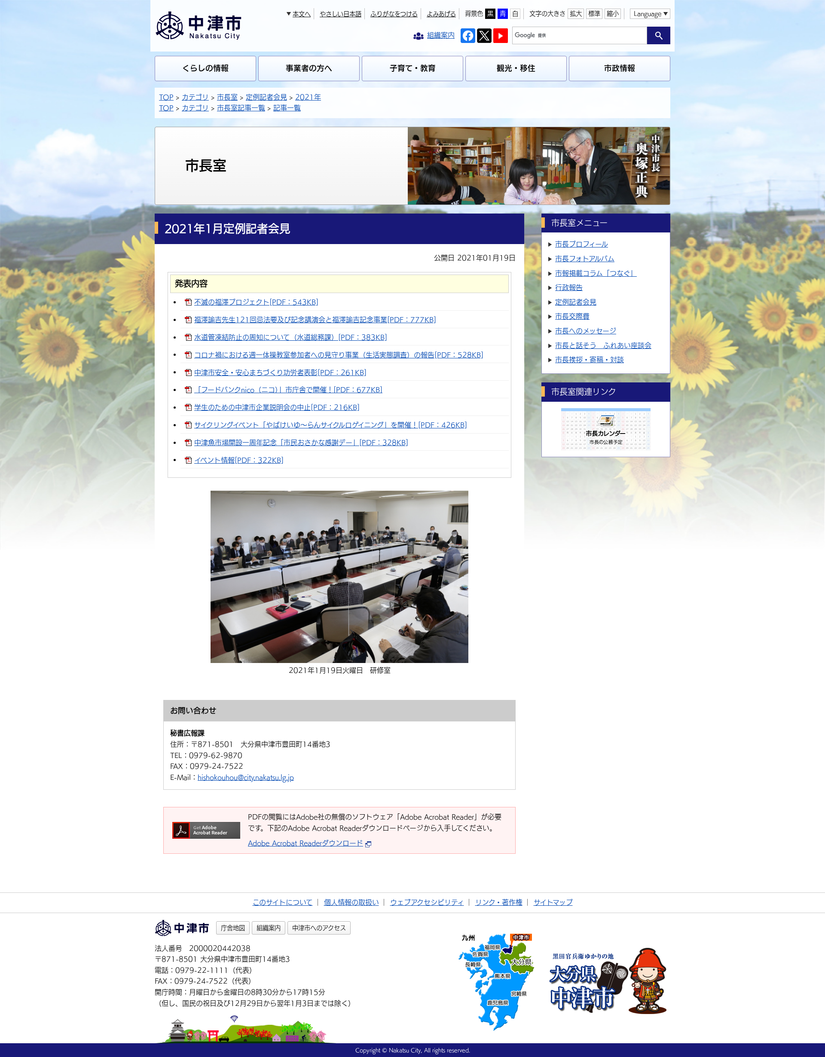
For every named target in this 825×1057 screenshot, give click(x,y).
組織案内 (269, 928)
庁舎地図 (233, 928)
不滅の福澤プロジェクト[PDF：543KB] (256, 302)
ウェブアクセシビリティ (427, 902)
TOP (166, 97)
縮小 (613, 13)
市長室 (227, 97)
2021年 (308, 97)
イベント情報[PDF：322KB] (239, 460)
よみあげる (441, 14)
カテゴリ (195, 97)
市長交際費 (572, 316)
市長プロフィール (581, 244)
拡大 (576, 13)
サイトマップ (553, 902)
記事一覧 (287, 107)
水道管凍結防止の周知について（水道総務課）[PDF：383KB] (290, 337)
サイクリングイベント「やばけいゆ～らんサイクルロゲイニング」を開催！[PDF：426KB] (330, 425)
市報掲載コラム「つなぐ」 (596, 273)
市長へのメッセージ (585, 330)
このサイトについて (283, 902)
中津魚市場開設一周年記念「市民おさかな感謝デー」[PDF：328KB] (301, 442)
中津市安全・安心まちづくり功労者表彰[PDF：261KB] (280, 372)
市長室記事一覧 (241, 107)
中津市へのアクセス (319, 928)
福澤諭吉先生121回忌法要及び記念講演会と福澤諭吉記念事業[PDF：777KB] (315, 319)
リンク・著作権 (498, 902)
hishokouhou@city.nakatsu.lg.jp (246, 777)
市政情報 (619, 68)
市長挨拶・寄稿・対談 (589, 359)
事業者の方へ (309, 68)
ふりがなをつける (394, 14)
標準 (594, 13)
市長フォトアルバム (584, 258)
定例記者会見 (266, 97)
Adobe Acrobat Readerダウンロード (305, 843)
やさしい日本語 (340, 14)
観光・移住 (516, 68)
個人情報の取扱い (351, 902)
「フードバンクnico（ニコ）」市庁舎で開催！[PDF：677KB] (288, 389)
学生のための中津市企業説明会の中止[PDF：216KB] (277, 407)
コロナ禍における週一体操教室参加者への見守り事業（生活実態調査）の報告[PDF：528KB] (338, 354)
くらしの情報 (205, 68)
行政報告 (569, 287)
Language (647, 13)
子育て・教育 (413, 68)
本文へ (302, 14)
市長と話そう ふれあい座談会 (603, 345)
